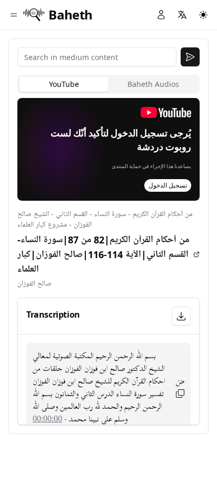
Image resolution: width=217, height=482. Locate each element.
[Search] (190, 56)
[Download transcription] (181, 316)
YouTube (64, 84)
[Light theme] (203, 14)
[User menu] (161, 14)
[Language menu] (182, 14)
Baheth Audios (153, 84)
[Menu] (13, 14)
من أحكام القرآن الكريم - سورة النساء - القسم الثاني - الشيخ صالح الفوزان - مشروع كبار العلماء (104, 219)
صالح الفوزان (34, 284)
